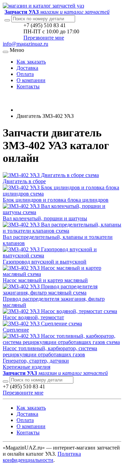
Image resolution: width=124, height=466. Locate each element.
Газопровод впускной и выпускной (44, 262)
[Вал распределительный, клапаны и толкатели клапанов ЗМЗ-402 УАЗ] (62, 231)
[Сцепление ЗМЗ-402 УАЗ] (42, 323)
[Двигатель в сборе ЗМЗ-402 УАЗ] (51, 175)
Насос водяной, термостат (33, 317)
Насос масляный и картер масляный (45, 280)
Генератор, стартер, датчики (36, 361)
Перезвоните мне (43, 38)
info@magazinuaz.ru (25, 44)
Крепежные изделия (26, 367)
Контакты (28, 86)
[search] (5, 381)
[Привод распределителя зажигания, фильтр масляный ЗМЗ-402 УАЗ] (62, 293)
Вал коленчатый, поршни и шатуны (45, 218)
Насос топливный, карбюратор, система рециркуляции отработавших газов (50, 351)
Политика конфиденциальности (42, 457)
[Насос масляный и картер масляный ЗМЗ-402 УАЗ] (62, 274)
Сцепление (16, 330)
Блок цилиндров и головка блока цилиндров (55, 200)
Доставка (27, 68)
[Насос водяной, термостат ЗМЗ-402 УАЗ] (60, 311)
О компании (31, 80)
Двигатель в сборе (24, 181)
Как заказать (31, 62)
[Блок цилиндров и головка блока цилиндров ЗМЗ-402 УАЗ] (62, 194)
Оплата (25, 74)
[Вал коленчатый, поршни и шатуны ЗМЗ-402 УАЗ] (62, 212)
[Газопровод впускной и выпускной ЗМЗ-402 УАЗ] (62, 255)
